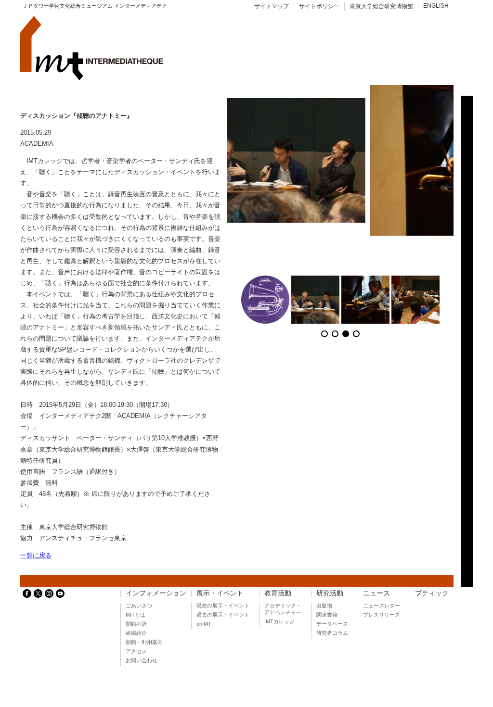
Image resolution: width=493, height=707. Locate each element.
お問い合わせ (141, 660)
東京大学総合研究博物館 (381, 6)
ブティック (432, 593)
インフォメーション (156, 593)
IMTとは (135, 615)
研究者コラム (332, 633)
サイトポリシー (319, 6)
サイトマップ (271, 6)
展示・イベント (220, 593)
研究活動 (329, 593)
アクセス (136, 651)
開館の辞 (136, 624)
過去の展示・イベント (222, 615)
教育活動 (277, 593)
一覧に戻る (36, 555)
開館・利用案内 (144, 642)
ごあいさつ (139, 605)
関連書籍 (326, 615)
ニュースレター (381, 605)
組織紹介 (136, 633)
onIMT (203, 624)
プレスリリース (381, 615)
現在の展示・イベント (222, 605)
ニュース (376, 593)
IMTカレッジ (279, 621)
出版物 (324, 605)
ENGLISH (436, 5)
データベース (332, 624)
